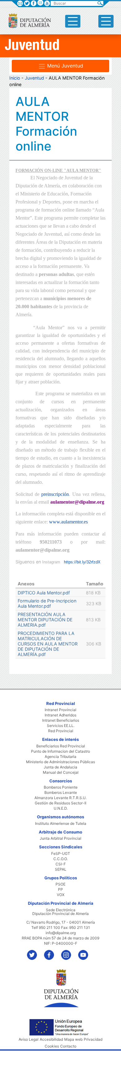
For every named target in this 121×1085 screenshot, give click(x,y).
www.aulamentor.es (68, 521)
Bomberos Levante (60, 792)
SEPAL (60, 869)
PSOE (60, 884)
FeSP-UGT (60, 853)
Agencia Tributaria (60, 757)
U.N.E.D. (61, 808)
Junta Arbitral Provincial (60, 838)
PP (60, 889)
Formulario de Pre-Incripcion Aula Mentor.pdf (47, 603)
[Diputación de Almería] (27, 20)
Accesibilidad (51, 1039)
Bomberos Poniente (61, 787)
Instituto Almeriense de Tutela (60, 823)
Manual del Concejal (60, 772)
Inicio (14, 78)
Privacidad (93, 1039)
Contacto (68, 1046)
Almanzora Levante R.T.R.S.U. (60, 798)
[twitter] (35, 952)
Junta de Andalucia (60, 767)
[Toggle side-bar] (72, 21)
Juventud (34, 78)
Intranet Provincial (60, 710)
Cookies (52, 1046)
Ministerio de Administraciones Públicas (60, 762)
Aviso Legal (28, 1039)
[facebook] (52, 952)
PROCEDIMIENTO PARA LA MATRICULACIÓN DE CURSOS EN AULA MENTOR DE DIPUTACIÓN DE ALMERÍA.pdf (48, 644)
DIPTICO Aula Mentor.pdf (44, 592)
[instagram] (40, 2)
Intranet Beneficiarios (60, 720)
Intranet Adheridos (60, 715)
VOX (61, 895)
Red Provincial (60, 731)
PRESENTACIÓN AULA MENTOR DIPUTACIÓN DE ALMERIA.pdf (45, 620)
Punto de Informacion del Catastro (60, 751)
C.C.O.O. (60, 859)
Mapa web (73, 1039)
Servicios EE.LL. (60, 726)
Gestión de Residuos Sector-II (60, 803)
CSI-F (61, 864)
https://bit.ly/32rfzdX (82, 562)
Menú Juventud (64, 66)
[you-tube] (86, 952)
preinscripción (55, 494)
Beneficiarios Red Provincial (60, 746)
